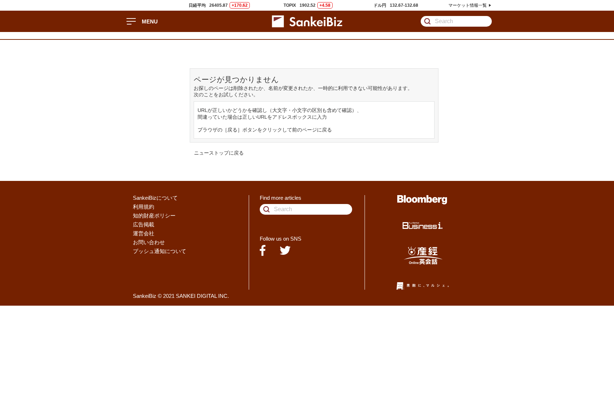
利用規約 (143, 206)
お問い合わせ (149, 242)
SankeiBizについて (155, 197)
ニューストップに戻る (219, 153)
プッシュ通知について (159, 251)
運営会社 (143, 233)
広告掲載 (143, 224)
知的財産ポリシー (154, 215)
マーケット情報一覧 (467, 5)
